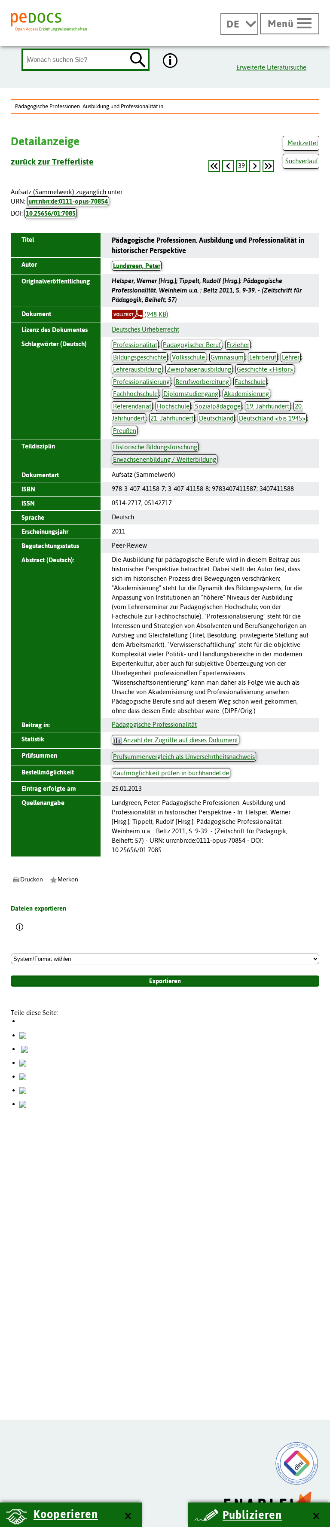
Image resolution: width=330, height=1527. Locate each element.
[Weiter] (254, 166)
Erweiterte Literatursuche (271, 67)
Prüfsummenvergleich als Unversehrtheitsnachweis (184, 756)
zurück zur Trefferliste (52, 161)
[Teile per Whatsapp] (22, 1062)
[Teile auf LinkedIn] (22, 1076)
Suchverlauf (301, 161)
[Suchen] (138, 60)
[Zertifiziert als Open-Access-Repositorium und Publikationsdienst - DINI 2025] (297, 1463)
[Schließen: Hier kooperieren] (127, 1516)
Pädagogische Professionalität (154, 724)
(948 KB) (155, 314)
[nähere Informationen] (171, 61)
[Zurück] (214, 166)
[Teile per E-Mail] (22, 1090)
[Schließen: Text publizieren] (316, 1516)
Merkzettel (302, 142)
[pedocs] (49, 22)
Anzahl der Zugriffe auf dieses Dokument (180, 740)
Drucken (31, 879)
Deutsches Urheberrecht (145, 329)
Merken (68, 879)
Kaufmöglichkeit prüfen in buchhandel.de (171, 773)
